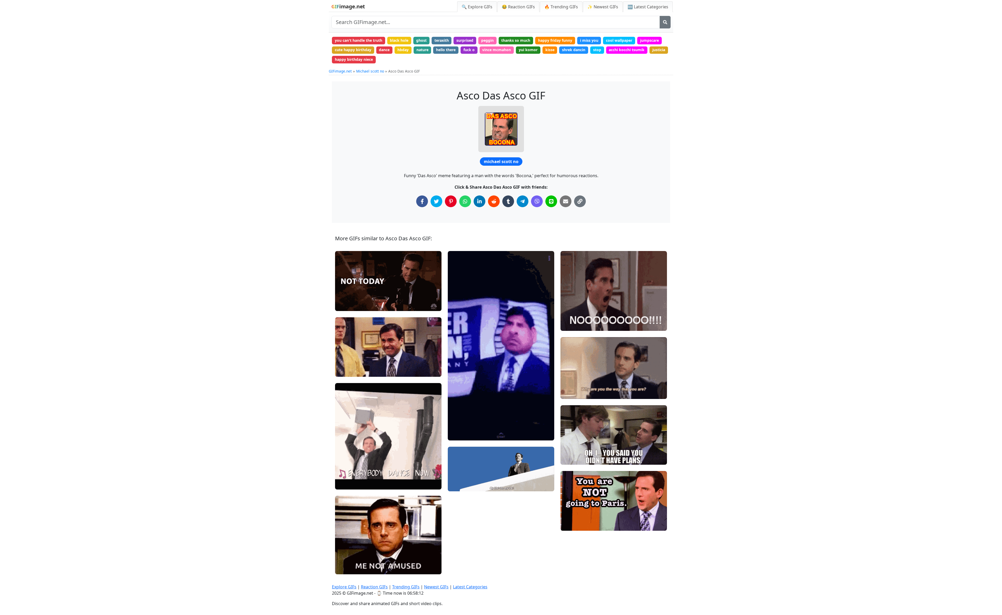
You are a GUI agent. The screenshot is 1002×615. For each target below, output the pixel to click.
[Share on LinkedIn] (479, 201)
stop (597, 49)
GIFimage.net (340, 71)
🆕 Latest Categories (648, 7)
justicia (658, 49)
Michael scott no (370, 71)
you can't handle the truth (358, 40)
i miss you (589, 40)
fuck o (469, 49)
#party (345, 474)
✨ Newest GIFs (602, 7)
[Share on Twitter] (436, 201)
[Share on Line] (551, 201)
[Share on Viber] (537, 201)
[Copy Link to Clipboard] (580, 201)
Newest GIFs (436, 587)
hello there (446, 49)
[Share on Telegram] (522, 201)
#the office (349, 353)
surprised (464, 40)
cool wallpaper (619, 40)
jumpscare (649, 40)
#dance (346, 483)
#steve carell (351, 287)
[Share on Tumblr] (508, 201)
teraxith (441, 40)
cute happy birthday (353, 49)
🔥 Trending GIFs (561, 7)
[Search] (665, 22)
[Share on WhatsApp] (465, 201)
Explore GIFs (344, 587)
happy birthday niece (354, 59)
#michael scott (352, 361)
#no (343, 304)
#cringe (346, 370)
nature (422, 49)
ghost (421, 40)
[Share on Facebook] (422, 201)
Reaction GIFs (374, 587)
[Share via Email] (565, 201)
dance (384, 49)
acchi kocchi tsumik (627, 49)
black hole (399, 40)
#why (569, 375)
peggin (487, 40)
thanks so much (515, 40)
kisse (549, 49)
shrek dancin (573, 49)
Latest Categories (470, 587)
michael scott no (501, 161)
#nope (345, 296)
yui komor (528, 49)
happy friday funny (555, 40)
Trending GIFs (406, 587)
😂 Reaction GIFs (518, 7)
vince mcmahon (496, 49)
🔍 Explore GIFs (477, 7)
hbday (403, 49)
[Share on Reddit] (494, 201)
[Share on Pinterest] (451, 201)
